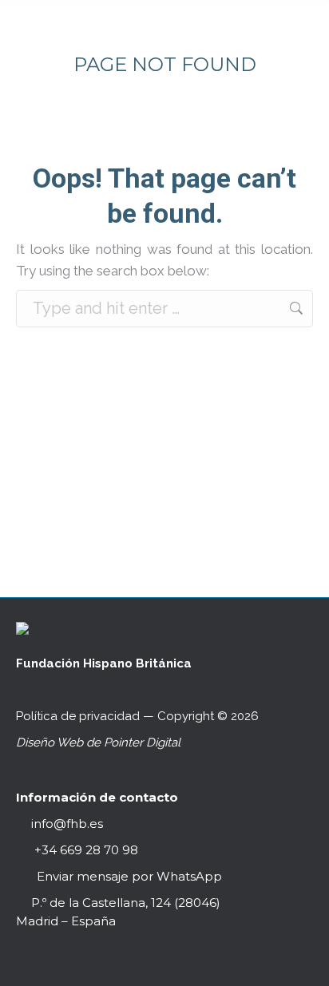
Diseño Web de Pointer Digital (100, 742)
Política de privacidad (78, 716)
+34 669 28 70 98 (84, 849)
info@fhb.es (67, 823)
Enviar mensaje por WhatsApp (129, 876)
